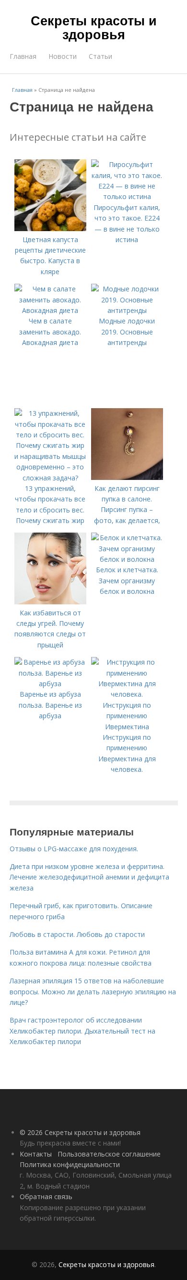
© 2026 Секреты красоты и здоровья (80, 1132)
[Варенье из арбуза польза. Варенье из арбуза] (50, 683)
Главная (23, 56)
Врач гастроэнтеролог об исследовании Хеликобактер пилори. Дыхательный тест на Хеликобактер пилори (82, 1030)
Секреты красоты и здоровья (94, 27)
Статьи (100, 56)
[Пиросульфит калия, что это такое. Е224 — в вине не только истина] (127, 196)
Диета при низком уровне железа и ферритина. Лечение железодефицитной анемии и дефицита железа (89, 877)
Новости (62, 56)
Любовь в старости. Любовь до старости (77, 934)
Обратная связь (46, 1196)
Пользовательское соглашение (109, 1153)
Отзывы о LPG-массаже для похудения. (74, 848)
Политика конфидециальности (70, 1164)
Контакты (36, 1153)
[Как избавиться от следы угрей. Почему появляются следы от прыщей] (50, 601)
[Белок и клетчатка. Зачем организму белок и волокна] (127, 559)
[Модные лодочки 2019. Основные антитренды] (127, 310)
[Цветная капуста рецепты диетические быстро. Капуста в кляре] (50, 228)
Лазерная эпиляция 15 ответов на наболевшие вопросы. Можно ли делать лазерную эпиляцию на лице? (93, 991)
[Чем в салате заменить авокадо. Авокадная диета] (50, 310)
